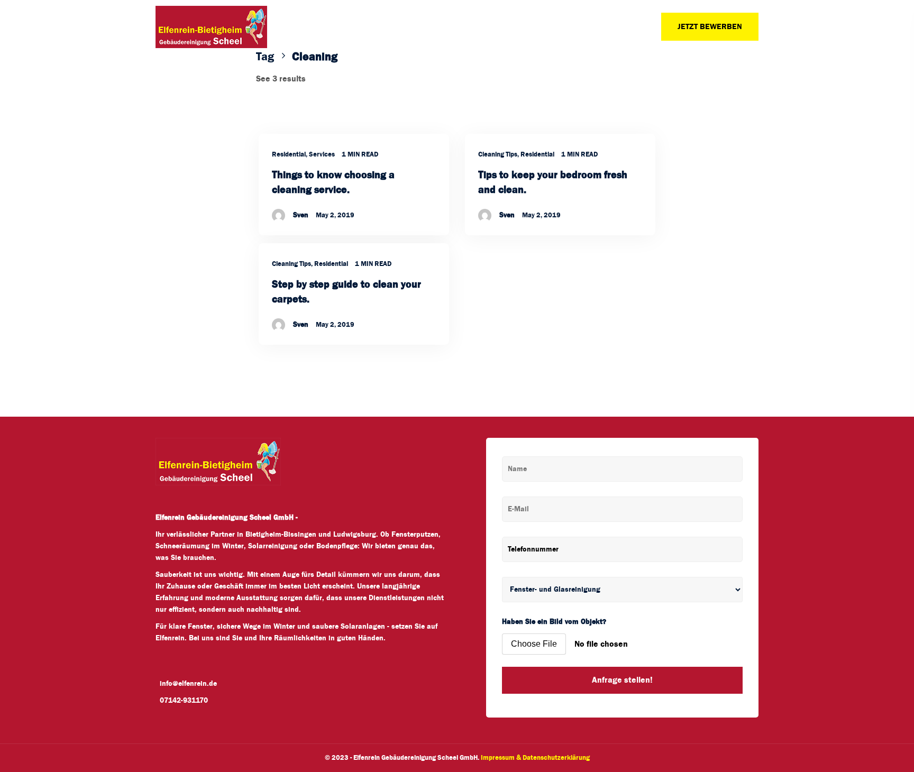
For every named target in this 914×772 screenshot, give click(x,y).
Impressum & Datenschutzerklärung (535, 757)
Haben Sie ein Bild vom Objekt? (554, 622)
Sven (300, 215)
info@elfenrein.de (188, 683)
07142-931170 (184, 700)
